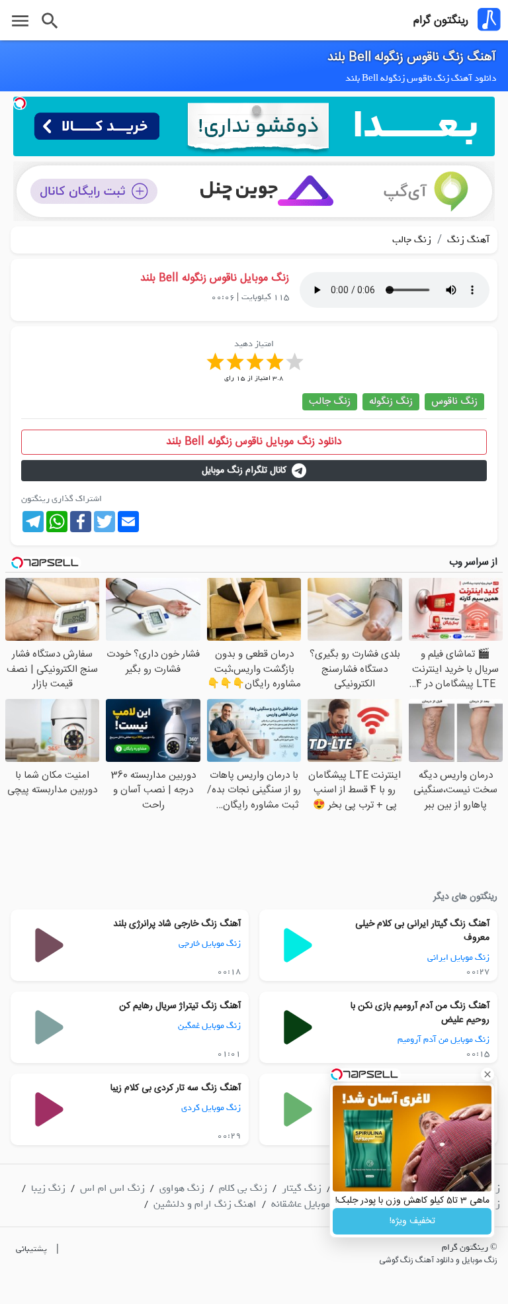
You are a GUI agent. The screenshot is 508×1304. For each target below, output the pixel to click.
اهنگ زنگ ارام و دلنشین (205, 1204)
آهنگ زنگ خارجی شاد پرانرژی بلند (177, 924)
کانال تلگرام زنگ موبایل (244, 471)
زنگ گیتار (301, 1188)
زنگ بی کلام (243, 1188)
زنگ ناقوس (454, 401)
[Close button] (487, 1074)
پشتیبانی (31, 1249)
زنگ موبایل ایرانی (458, 957)
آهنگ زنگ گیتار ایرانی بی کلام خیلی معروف (422, 931)
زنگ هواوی (181, 1188)
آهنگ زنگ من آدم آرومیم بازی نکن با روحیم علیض (420, 1013)
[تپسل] (19, 103)
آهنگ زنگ (466, 240)
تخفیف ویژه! (412, 1221)
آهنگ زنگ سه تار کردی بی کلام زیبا (175, 1088)
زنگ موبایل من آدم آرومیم (443, 1040)
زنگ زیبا (48, 1188)
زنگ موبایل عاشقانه (310, 1204)
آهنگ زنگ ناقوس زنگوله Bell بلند (411, 57)
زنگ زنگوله (391, 401)
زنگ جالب (411, 240)
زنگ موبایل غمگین (209, 1026)
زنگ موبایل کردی (211, 1108)
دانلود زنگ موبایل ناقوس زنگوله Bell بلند (254, 442)
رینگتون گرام (440, 20)
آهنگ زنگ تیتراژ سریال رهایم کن (180, 1006)
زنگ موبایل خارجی (210, 944)
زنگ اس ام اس (112, 1188)
